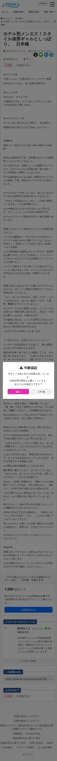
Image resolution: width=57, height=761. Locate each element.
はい (18, 391)
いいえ (41, 391)
